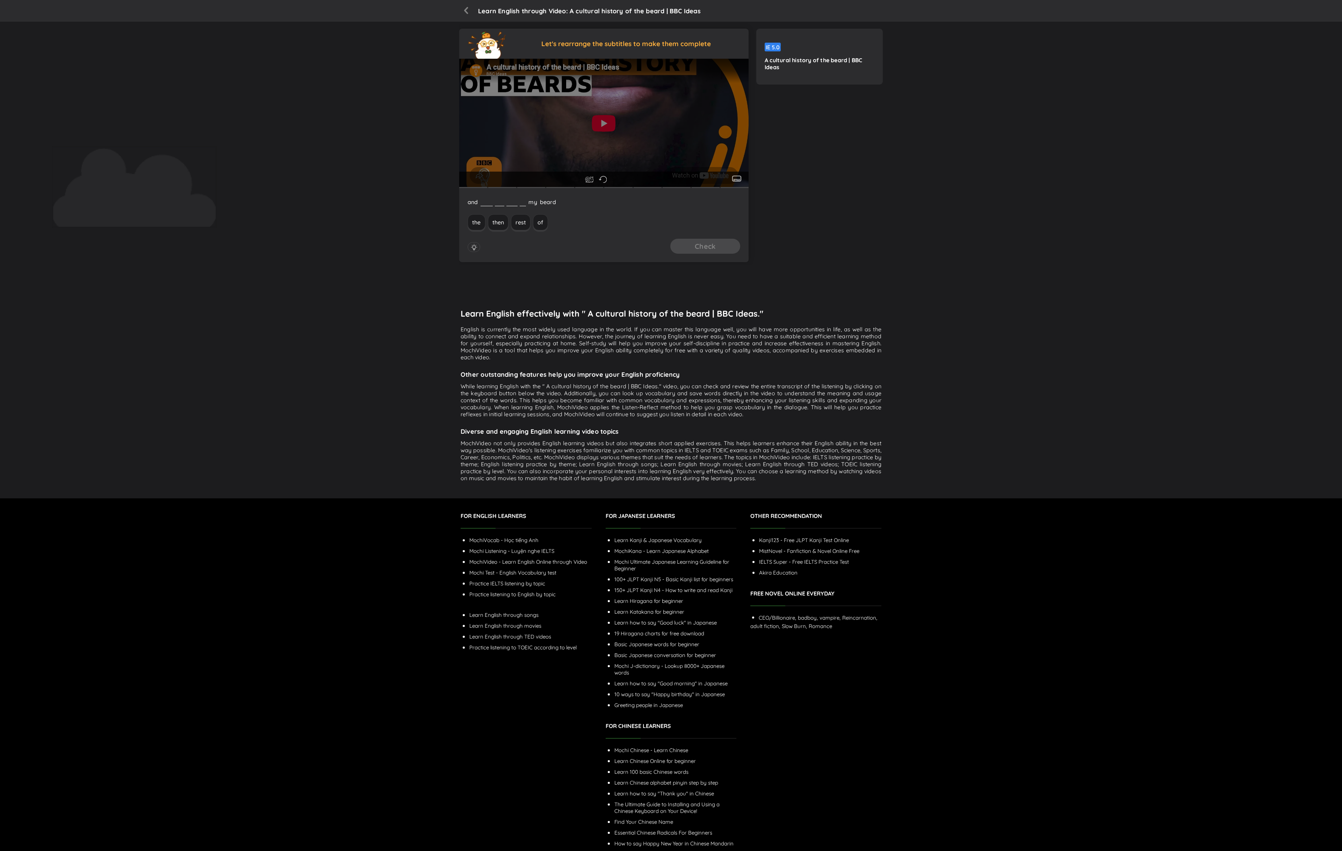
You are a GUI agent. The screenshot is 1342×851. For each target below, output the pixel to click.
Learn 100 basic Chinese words (651, 772)
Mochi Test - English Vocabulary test (512, 572)
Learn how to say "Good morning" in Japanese (671, 683)
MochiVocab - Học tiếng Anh (504, 540)
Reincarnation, (859, 617)
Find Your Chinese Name (643, 821)
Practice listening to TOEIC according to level (523, 647)
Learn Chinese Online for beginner (655, 761)
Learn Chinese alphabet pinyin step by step (666, 782)
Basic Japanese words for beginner (656, 644)
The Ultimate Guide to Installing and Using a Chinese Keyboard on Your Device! (667, 807)
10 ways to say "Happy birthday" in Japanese (669, 694)
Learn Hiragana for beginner (648, 601)
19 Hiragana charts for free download (659, 633)
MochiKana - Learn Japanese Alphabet (661, 551)
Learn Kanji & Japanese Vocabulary (658, 540)
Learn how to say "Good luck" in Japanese (665, 622)
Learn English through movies (505, 625)
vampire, (830, 617)
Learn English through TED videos (510, 636)
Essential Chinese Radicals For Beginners (663, 832)
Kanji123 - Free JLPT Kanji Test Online (804, 540)
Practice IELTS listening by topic (507, 583)
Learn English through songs (504, 615)
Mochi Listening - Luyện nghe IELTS (511, 551)
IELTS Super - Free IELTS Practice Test (804, 561)
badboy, (808, 617)
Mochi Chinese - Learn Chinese (651, 750)
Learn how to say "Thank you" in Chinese (664, 793)
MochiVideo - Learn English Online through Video (528, 561)
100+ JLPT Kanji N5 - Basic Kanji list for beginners (673, 579)
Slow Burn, (794, 626)
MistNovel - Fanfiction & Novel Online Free (809, 551)
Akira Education (778, 572)
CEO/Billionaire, (777, 617)
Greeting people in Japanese (648, 705)
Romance (820, 626)
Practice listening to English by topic (512, 594)
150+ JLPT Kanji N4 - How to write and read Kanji (673, 590)
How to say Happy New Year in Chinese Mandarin (674, 843)
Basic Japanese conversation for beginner (665, 655)
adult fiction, (765, 626)
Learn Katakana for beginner (649, 611)
